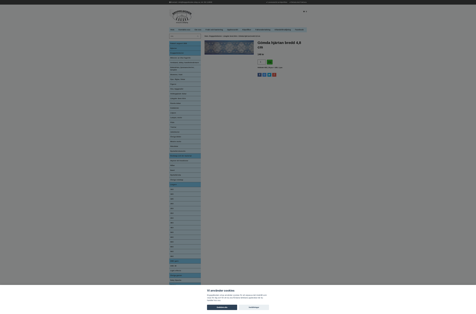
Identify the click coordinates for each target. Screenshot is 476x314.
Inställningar (254, 307)
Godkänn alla (222, 307)
